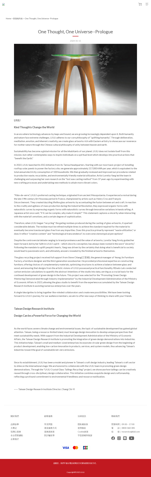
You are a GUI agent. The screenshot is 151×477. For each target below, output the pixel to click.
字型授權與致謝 (85, 435)
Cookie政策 (83, 431)
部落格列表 (18, 18)
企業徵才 (15, 439)
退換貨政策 (49, 431)
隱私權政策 (83, 424)
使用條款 (82, 428)
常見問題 (48, 424)
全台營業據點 (17, 435)
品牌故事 (15, 424)
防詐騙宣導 (49, 435)
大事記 (14, 428)
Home (8, 18)
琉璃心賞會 (16, 431)
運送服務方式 (50, 428)
